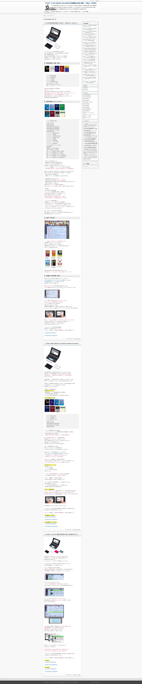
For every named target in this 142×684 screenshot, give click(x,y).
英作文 (95, 157)
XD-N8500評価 (86, 107)
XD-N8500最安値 (91, 143)
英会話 (92, 157)
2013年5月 (86, 89)
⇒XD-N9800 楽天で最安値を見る (50, 332)
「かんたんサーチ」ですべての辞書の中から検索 (53, 453)
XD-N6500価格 (88, 128)
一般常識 (93, 156)
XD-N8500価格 (90, 139)
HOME (44, 15)
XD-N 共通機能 (85, 11)
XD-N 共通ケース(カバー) (49, 12)
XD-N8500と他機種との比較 (56, 11)
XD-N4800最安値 (91, 125)
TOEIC (86, 124)
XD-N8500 (47, 11)
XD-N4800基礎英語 (87, 95)
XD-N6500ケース (94, 126)
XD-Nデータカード (87, 117)
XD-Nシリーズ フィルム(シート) (89, 114)
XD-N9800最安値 (88, 150)
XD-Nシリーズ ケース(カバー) (89, 112)
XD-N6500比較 (86, 100)
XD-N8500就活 (86, 103)
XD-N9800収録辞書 (77, 529)
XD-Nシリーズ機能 (77, 674)
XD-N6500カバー (89, 126)
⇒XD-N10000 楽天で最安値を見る (50, 523)
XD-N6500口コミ (87, 98)
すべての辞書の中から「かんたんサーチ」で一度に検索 (54, 280)
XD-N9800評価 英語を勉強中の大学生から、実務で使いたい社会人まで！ (61, 23)
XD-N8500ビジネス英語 (88, 102)
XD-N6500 (66, 11)
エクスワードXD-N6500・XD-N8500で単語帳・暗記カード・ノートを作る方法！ (90, 66)
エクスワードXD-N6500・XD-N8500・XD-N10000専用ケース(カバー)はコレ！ (90, 78)
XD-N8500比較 (86, 105)
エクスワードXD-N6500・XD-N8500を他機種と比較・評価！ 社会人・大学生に (60, 682)
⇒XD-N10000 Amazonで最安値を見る (51, 526)
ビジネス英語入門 (89, 156)
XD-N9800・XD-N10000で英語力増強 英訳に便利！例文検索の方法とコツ (62, 534)
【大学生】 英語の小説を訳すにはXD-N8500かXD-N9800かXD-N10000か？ (62, 343)
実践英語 (86, 157)
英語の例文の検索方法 (48, 281)
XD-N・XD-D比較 (90, 155)
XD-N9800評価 (78, 338)
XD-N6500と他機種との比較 (75, 11)
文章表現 (89, 157)
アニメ (95, 155)
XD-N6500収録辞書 (87, 96)
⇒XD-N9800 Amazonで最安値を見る (50, 335)
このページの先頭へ (96, 682)
